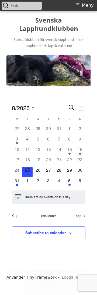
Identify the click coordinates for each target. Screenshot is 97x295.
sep (78, 216)
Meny (87, 5)
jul (17, 216)
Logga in (70, 277)
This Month (48, 216)
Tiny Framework (41, 277)
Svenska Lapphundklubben (48, 24)
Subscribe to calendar (45, 232)
